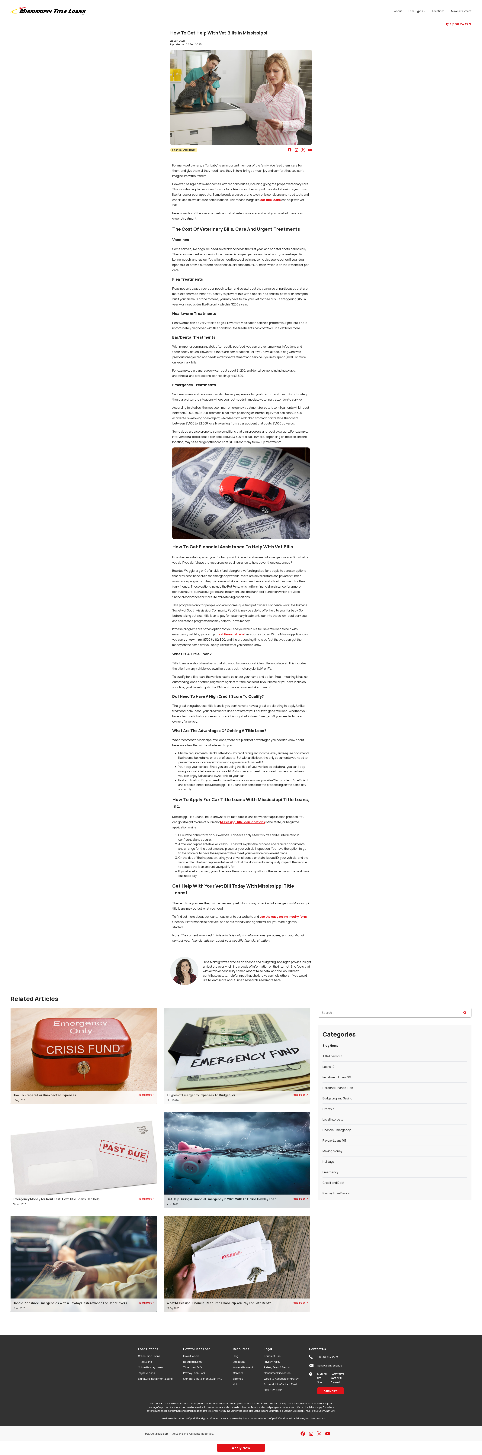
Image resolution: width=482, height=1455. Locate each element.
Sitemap (238, 1378)
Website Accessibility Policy (281, 1378)
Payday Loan (194, 1373)
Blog (235, 1356)
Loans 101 (329, 1067)
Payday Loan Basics (336, 1193)
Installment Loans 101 (337, 1077)
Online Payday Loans (150, 1367)
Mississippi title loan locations (242, 822)
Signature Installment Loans (155, 1378)
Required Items (192, 1361)
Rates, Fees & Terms (277, 1367)
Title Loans (145, 1361)
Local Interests (333, 1119)
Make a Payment (243, 1367)
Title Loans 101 (332, 1056)
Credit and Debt (333, 1183)
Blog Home (331, 1046)
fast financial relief (231, 634)
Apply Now (330, 1390)
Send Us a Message (329, 1365)
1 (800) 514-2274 (460, 24)
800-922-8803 (273, 1390)
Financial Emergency (183, 149)
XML (235, 1384)
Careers (238, 1373)
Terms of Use (272, 1356)
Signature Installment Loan (202, 1378)
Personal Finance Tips (338, 1088)
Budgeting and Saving (337, 1098)
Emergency (330, 1172)
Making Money (332, 1151)
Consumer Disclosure (277, 1373)
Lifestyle (328, 1109)
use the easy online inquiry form (283, 917)
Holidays (328, 1162)
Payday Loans (146, 1373)
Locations (239, 1361)
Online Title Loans (149, 1356)
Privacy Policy (272, 1361)
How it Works (191, 1356)
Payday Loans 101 (334, 1140)
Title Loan (192, 1367)
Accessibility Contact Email (280, 1384)
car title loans (270, 200)
